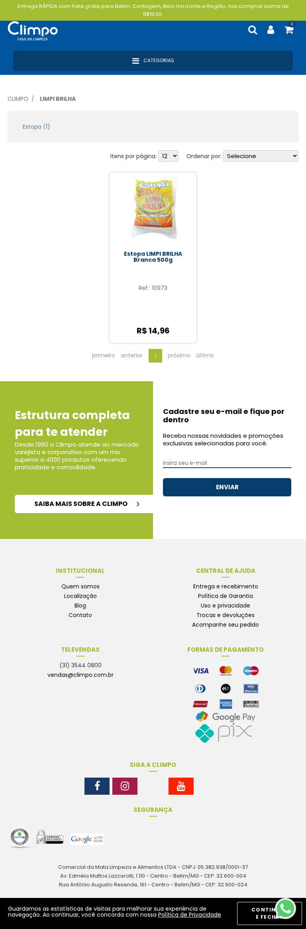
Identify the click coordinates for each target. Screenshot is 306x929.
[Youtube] (181, 786)
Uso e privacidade (225, 605)
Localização (80, 596)
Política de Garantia (225, 596)
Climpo (18, 99)
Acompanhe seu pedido (225, 624)
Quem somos (80, 586)
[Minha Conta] (270, 30)
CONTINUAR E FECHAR (269, 913)
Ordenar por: (204, 156)
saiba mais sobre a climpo (81, 503)
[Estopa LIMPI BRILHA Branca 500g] (153, 211)
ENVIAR (227, 487)
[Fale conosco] (285, 908)
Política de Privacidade (189, 915)
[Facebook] (97, 786)
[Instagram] (124, 786)
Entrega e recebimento (225, 586)
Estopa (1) (36, 127)
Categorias (158, 60)
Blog (80, 605)
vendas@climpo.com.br (80, 675)
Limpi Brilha (58, 99)
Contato (80, 615)
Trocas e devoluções (225, 615)
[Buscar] (252, 30)
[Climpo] (37, 30)
